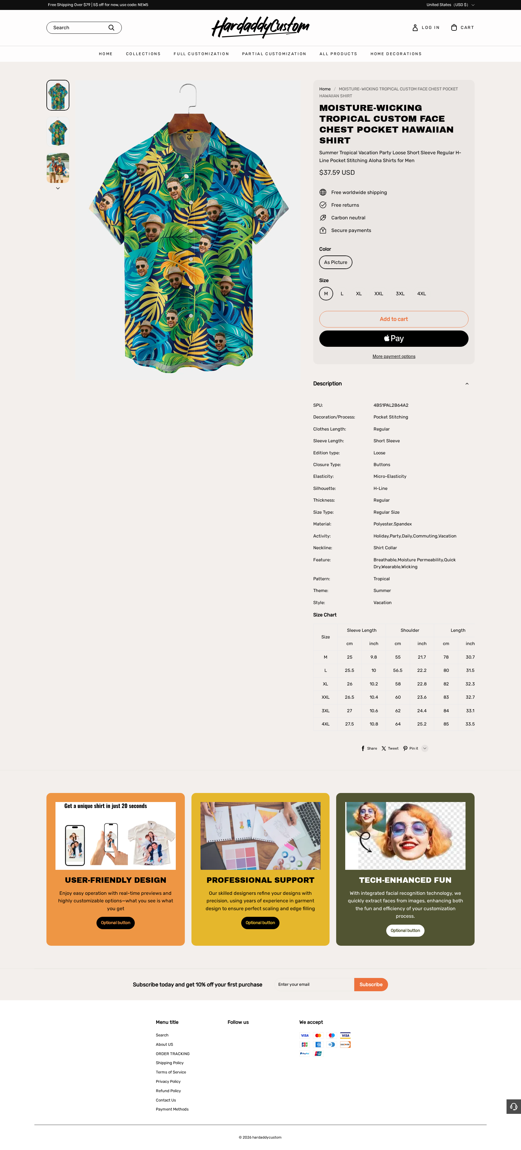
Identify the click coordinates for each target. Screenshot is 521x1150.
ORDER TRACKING (173, 1053)
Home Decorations (396, 54)
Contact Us (166, 1100)
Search (162, 1035)
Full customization (201, 54)
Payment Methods (172, 1109)
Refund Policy (168, 1091)
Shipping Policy (170, 1063)
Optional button (115, 922)
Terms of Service (171, 1072)
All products (339, 54)
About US (164, 1044)
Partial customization (274, 54)
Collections (143, 54)
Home (106, 54)
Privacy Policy (168, 1081)
